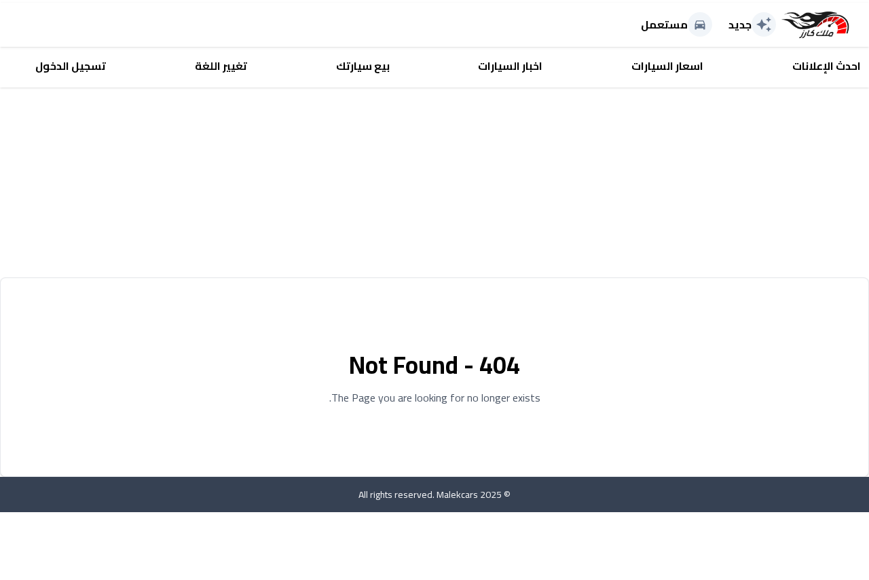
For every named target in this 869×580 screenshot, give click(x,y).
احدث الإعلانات (826, 66)
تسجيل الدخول (70, 66)
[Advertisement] (461, 182)
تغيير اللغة (221, 66)
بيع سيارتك (363, 66)
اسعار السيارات (667, 66)
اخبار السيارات (510, 66)
